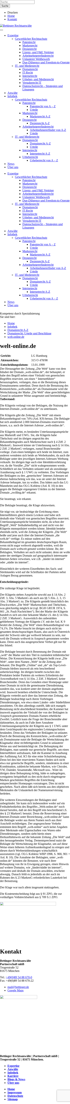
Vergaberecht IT (31, 82)
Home (11, 15)
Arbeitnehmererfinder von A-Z (48, 130)
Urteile (34, 109)
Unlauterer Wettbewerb (36, 59)
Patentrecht (28, 42)
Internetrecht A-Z (40, 153)
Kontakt (12, 19)
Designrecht (29, 48)
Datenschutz (15, 1095)
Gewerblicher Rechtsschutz (31, 38)
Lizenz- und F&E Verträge (38, 52)
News (10, 163)
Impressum (14, 1092)
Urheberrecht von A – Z (44, 160)
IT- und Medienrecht (27, 65)
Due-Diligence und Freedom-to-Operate (46, 62)
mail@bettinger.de (18, 987)
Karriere (12, 1076)
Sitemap (12, 1099)
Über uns (12, 167)
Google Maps (15, 990)
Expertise (12, 35)
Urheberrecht (30, 157)
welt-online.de (15, 336)
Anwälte (12, 92)
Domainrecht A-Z (40, 143)
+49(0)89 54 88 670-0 (19, 977)
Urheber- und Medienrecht (38, 79)
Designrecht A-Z (40, 123)
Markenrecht (29, 45)
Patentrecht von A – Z (43, 106)
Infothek (12, 96)
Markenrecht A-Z (40, 116)
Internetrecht (29, 76)
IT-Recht (27, 72)
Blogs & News (16, 1079)
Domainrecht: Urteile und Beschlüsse (29, 333)
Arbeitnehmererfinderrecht (38, 55)
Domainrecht (30, 69)
